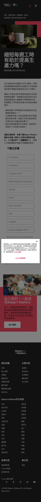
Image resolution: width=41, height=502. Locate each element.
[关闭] (36, 241)
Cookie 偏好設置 (20, 258)
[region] (20, 251)
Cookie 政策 (17, 252)
